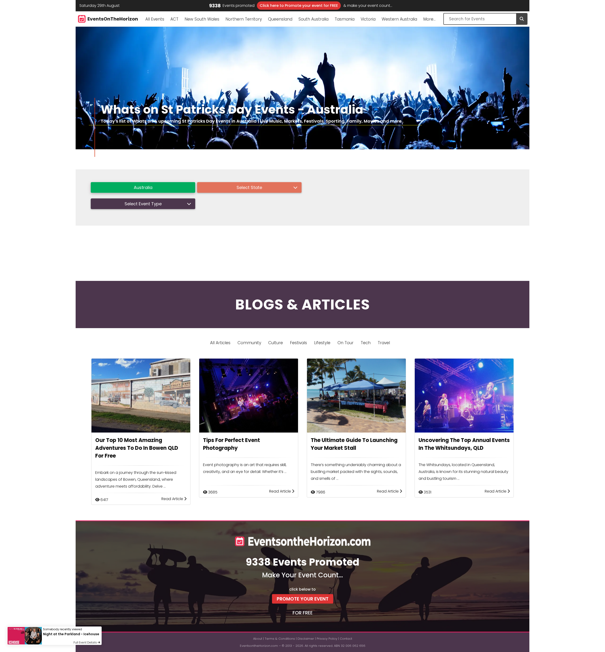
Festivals (298, 343)
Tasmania (344, 19)
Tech (366, 343)
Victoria (368, 19)
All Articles (220, 343)
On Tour (345, 343)
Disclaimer (306, 638)
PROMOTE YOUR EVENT (302, 599)
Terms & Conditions (280, 638)
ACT (174, 19)
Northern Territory (243, 19)
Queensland (280, 19)
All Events (154, 19)
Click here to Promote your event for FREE (299, 5)
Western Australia (399, 19)
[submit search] (521, 18)
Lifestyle (322, 343)
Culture (275, 343)
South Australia (313, 19)
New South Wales (202, 19)
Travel (384, 343)
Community (249, 343)
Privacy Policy (327, 638)
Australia (143, 187)
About (257, 638)
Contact (346, 638)
